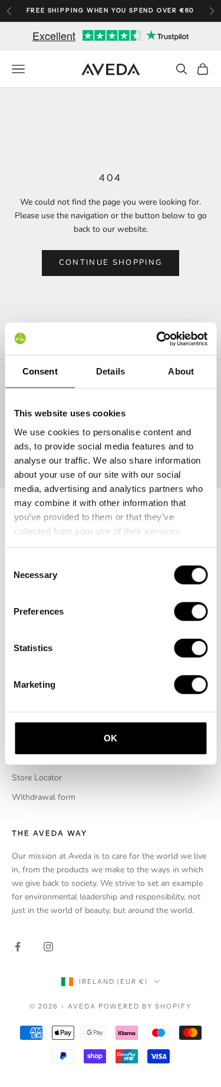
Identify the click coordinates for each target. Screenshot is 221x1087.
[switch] (190, 611)
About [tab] (181, 371)
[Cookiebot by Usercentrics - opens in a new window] (157, 338)
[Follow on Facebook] (18, 947)
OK (110, 738)
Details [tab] (110, 371)
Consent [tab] (40, 371)
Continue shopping (111, 262)
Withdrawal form (43, 797)
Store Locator (37, 777)
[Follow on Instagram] (48, 947)
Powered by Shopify (145, 1006)
